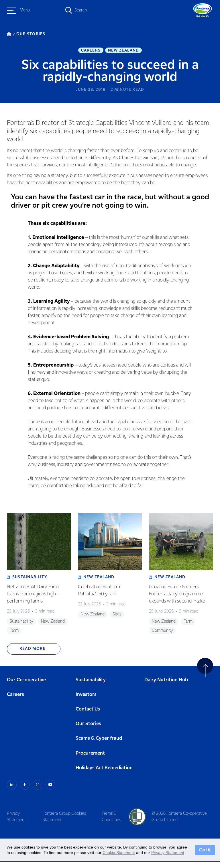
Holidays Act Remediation (104, 767)
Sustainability (91, 680)
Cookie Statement (119, 852)
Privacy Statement (16, 817)
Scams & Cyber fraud (99, 738)
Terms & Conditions (111, 817)
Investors (86, 694)
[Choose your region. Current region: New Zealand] (47, 10)
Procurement (90, 753)
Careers (91, 50)
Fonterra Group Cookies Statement (64, 817)
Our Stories (88, 723)
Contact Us (88, 709)
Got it (205, 850)
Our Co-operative (26, 680)
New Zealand (123, 50)
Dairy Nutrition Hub (166, 680)
